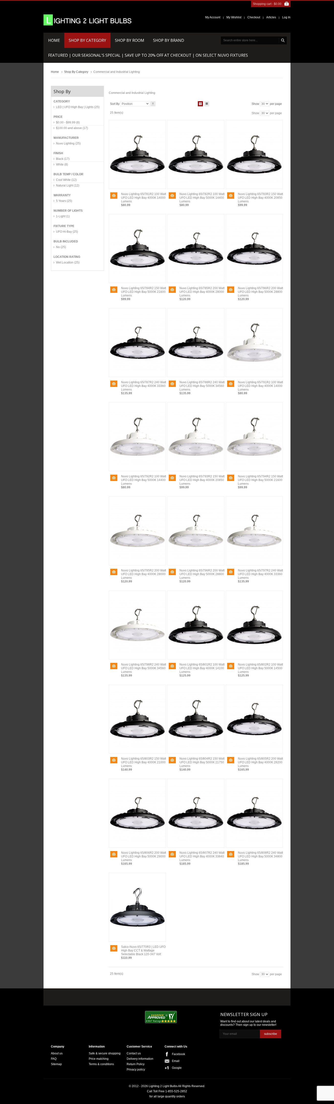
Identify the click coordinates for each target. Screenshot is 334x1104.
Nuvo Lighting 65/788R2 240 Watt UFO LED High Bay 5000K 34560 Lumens (201, 386)
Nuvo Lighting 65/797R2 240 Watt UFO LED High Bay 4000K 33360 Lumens (260, 574)
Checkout (253, 17)
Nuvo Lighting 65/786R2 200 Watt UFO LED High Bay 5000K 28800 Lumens (260, 291)
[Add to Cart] (113, 195)
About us (57, 1053)
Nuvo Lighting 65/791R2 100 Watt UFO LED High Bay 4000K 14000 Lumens (260, 386)
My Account (212, 17)
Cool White (66, 180)
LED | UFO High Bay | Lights (78, 107)
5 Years (64, 201)
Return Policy (136, 1064)
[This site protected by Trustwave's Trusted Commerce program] (199, 1017)
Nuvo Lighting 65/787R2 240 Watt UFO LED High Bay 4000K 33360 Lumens (143, 386)
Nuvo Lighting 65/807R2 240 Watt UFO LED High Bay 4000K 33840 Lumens (201, 856)
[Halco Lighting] (95, 996)
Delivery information (140, 1058)
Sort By (115, 104)
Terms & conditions (101, 1064)
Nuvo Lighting (68, 143)
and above (72, 128)
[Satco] (154, 996)
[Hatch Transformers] (67, 996)
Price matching (99, 1058)
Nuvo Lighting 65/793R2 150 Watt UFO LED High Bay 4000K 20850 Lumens (201, 480)
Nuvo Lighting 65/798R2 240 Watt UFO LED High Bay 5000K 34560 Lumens (143, 668)
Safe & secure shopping (105, 1053)
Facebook (178, 1054)
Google (177, 1068)
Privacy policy (136, 1069)
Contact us (134, 1053)
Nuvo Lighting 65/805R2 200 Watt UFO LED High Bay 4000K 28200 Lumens (260, 762)
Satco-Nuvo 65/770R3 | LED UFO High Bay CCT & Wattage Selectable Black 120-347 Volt (143, 950)
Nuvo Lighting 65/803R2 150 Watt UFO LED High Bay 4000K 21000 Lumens (143, 762)
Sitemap (56, 1064)
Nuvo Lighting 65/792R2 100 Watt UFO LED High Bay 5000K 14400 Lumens (143, 480)
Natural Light (67, 185)
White (62, 164)
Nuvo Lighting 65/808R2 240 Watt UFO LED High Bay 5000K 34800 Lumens (260, 856)
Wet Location (67, 262)
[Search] (282, 40)
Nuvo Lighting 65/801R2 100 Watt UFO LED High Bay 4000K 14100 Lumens (201, 668)
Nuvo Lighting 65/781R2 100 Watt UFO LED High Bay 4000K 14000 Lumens (143, 197)
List (206, 103)
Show (255, 104)
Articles (271, 17)
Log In (286, 17)
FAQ (53, 1058)
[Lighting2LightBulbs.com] (88, 19)
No (61, 247)
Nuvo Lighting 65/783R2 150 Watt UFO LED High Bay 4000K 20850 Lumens (260, 197)
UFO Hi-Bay (67, 231)
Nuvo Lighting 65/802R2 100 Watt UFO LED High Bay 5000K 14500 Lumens (260, 668)
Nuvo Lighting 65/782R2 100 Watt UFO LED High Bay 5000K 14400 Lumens (201, 197)
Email (175, 1061)
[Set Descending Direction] (153, 103)
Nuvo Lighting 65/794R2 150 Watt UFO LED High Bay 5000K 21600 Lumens (260, 480)
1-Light (63, 216)
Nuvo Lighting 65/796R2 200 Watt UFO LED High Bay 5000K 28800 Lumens (201, 574)
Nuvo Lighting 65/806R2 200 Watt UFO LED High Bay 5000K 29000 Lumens (143, 856)
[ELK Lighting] (122, 995)
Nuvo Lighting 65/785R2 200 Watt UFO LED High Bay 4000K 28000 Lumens (201, 291)
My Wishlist (233, 17)
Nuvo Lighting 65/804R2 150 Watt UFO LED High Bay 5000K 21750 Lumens (201, 762)
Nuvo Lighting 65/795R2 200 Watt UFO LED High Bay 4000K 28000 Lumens (143, 574)
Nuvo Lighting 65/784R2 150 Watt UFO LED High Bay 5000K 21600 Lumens (143, 291)
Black (62, 159)
